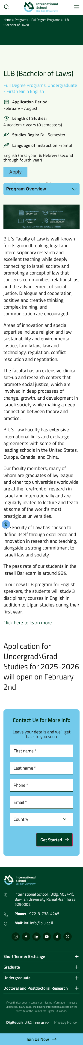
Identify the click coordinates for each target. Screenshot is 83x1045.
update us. (12, 1006)
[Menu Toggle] (77, 7)
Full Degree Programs (24, 85)
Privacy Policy (65, 1022)
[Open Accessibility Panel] (6, 524)
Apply (15, 172)
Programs (21, 19)
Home (7, 19)
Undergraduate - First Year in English (40, 88)
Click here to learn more (28, 622)
